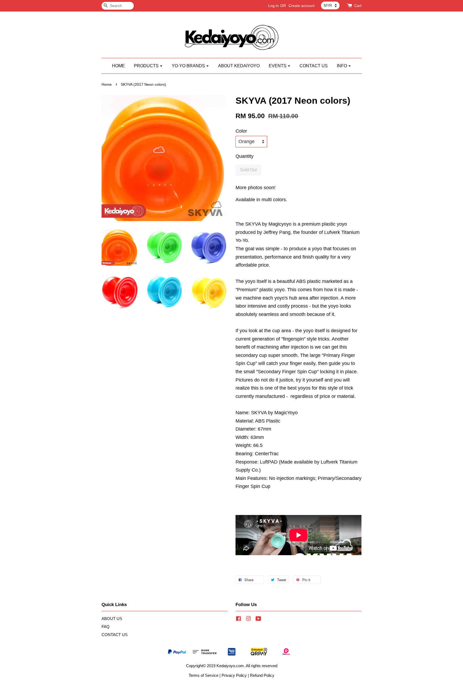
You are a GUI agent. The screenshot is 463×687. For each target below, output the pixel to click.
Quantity (244, 156)
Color (241, 131)
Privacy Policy (234, 675)
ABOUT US (112, 618)
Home (107, 85)
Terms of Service (203, 675)
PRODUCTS (147, 66)
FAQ (106, 626)
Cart (357, 5)
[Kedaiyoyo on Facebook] (238, 619)
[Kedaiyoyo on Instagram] (248, 619)
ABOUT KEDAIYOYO (239, 66)
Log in (273, 5)
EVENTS (278, 66)
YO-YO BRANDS (189, 66)
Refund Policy (262, 675)
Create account (302, 5)
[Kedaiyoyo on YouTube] (258, 619)
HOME (118, 66)
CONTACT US (314, 66)
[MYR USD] (330, 5)
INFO (342, 66)
